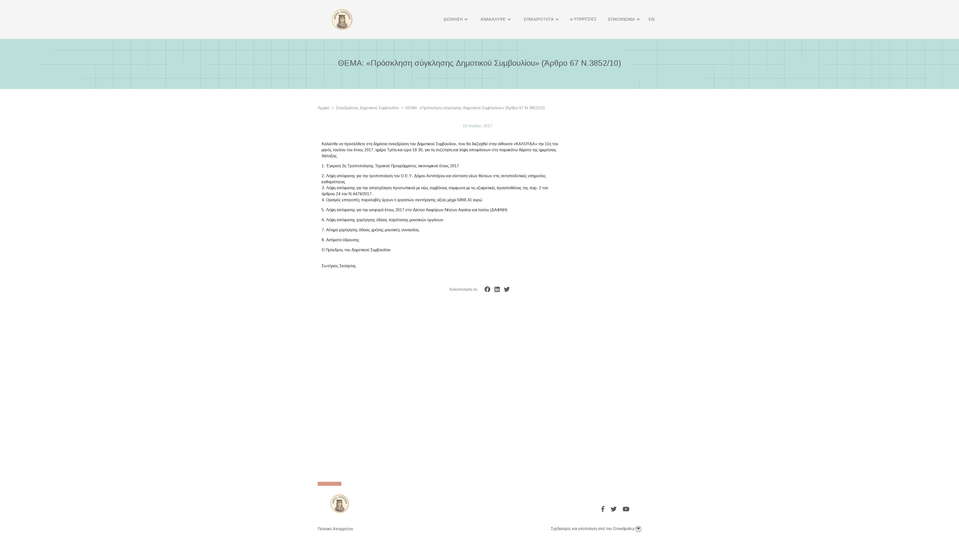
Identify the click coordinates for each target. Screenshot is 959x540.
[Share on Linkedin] (497, 289)
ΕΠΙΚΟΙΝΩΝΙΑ (622, 19)
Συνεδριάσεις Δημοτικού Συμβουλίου (367, 108)
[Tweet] (507, 289)
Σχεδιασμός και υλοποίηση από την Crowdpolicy (593, 528)
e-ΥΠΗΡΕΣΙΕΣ (583, 19)
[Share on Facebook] (487, 289)
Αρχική (323, 108)
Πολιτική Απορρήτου (335, 529)
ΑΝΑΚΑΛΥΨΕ (493, 19)
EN (651, 19)
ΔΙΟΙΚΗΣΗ (453, 19)
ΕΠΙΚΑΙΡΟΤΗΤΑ (539, 19)
